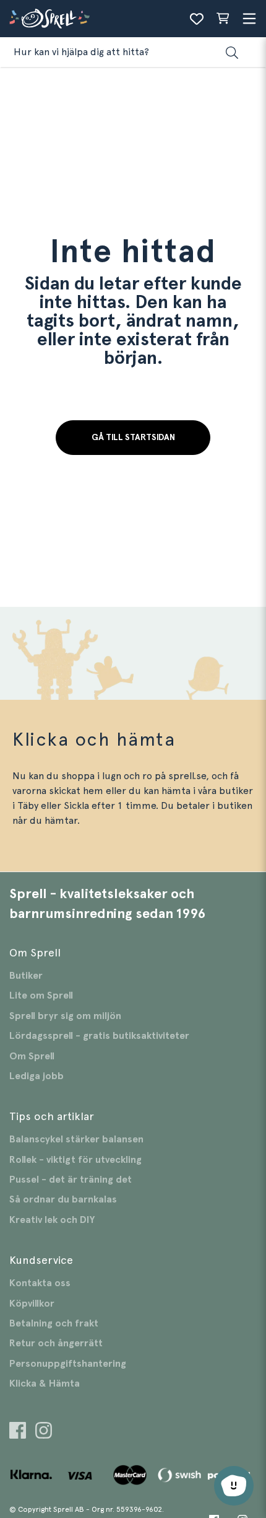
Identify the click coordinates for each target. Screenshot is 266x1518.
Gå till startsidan (133, 437)
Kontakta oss (40, 1283)
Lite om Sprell (41, 995)
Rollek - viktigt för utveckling (75, 1160)
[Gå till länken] (17, 1432)
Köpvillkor (31, 1303)
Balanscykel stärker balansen (76, 1139)
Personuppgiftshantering (67, 1364)
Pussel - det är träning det (70, 1180)
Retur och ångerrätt (56, 1343)
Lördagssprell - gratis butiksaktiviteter (99, 1036)
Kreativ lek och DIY (52, 1220)
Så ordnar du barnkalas (63, 1199)
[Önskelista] (197, 18)
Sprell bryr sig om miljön (65, 1016)
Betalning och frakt (53, 1323)
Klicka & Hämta (44, 1383)
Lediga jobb (36, 1076)
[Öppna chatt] (234, 1486)
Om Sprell (31, 1056)
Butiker (26, 976)
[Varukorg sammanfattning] (223, 18)
